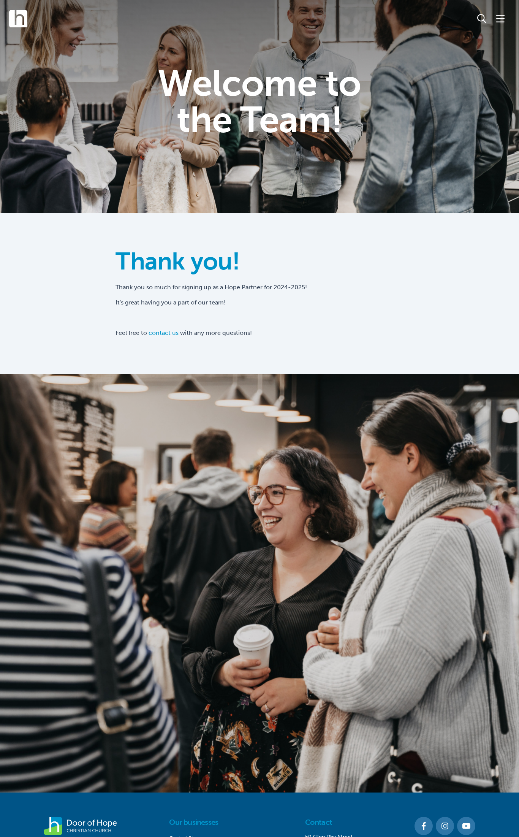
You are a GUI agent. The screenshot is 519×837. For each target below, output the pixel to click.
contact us (164, 332)
